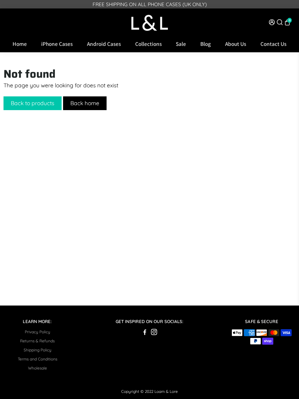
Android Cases (104, 43)
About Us (235, 43)
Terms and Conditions (37, 358)
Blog (205, 43)
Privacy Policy (37, 331)
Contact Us (273, 43)
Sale (181, 43)
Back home (84, 103)
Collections (148, 43)
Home (20, 43)
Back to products (32, 103)
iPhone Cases (57, 43)
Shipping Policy (37, 349)
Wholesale (37, 367)
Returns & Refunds (37, 340)
